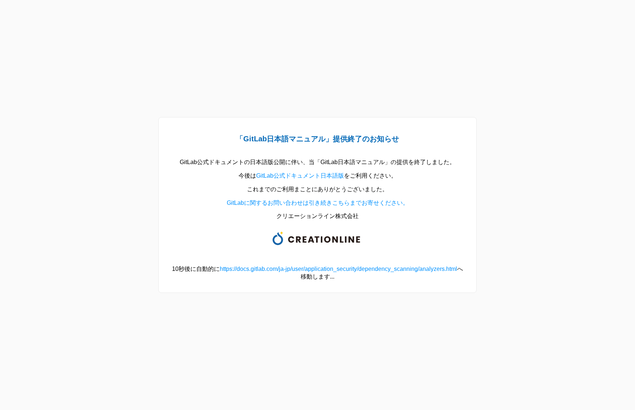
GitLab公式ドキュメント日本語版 (300, 176)
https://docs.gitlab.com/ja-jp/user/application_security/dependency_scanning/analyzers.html (338, 269)
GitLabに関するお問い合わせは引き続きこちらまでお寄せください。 (318, 203)
